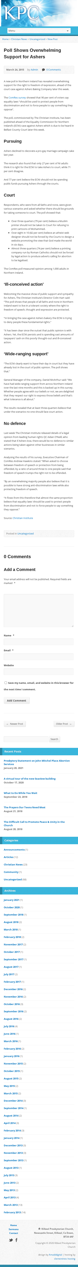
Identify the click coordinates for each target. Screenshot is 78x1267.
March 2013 (11, 1205)
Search (54, 739)
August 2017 (11, 967)
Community (11, 872)
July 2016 (9, 1026)
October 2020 (12, 907)
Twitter (11, 1240)
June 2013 (9, 1182)
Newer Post (14, 723)
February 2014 (12, 1130)
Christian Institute (23, 518)
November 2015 (13, 1063)
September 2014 (13, 1108)
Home (5, 39)
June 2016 (9, 1033)
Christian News (19, 39)
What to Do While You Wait (20, 793)
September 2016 (13, 1011)
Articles (8, 857)
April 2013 (10, 1197)
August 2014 (11, 1115)
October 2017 (12, 952)
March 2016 (11, 1041)
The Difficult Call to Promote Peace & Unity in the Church (34, 823)
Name (9, 635)
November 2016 (13, 996)
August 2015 (11, 1078)
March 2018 (11, 929)
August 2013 (11, 1167)
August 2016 (11, 1019)
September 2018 (13, 914)
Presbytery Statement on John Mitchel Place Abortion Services (37, 762)
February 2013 (12, 1212)
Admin (34, 69)
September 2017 (13, 959)
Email (8, 650)
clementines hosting (64, 1258)
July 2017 (9, 974)
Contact (13, 1233)
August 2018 (11, 922)
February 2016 (12, 1048)
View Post (53, 39)
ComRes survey (17, 97)
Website (9, 665)
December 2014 (13, 1100)
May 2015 (9, 1086)
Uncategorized (37, 39)
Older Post (64, 723)
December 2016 (13, 989)
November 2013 (13, 1153)
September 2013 (13, 1160)
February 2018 (12, 937)
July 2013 (9, 1175)
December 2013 (13, 1145)
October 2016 (12, 1004)
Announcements (14, 849)
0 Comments (43, 69)
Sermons (14, 1229)
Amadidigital (55, 1254)
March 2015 (11, 1093)
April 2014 (10, 1123)
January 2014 (11, 1138)
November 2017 (13, 944)
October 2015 (12, 1071)
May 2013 (9, 1190)
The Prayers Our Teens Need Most (24, 807)
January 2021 (11, 900)
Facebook (16, 1240)
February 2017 (12, 981)
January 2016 (11, 1056)
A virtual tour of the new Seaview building (29, 778)
